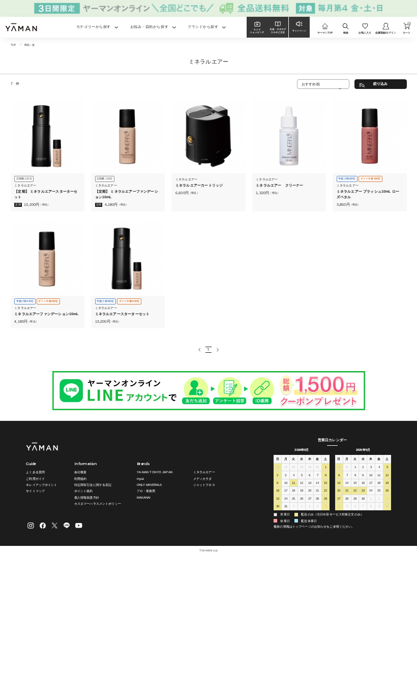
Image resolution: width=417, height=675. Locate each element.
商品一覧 (29, 44)
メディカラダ (202, 478)
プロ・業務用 (146, 491)
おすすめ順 (311, 84)
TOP (13, 44)
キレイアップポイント (41, 484)
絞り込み (380, 84)
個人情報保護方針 (86, 497)
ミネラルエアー (204, 472)
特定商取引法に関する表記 (93, 484)
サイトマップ (35, 491)
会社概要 (80, 472)
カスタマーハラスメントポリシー (97, 503)
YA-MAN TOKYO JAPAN (154, 472)
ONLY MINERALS (149, 484)
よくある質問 (35, 472)
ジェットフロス (204, 484)
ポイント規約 (83, 491)
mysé (140, 478)
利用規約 (80, 478)
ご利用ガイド (35, 478)
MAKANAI (144, 497)
